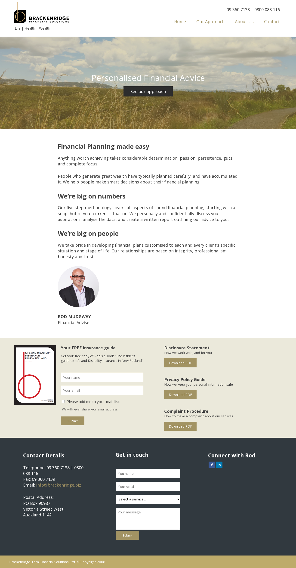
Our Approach (210, 21)
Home (180, 21)
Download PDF (180, 363)
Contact (272, 21)
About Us (244, 21)
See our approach (148, 91)
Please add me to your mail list (93, 401)
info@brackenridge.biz (58, 485)
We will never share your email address (90, 409)
